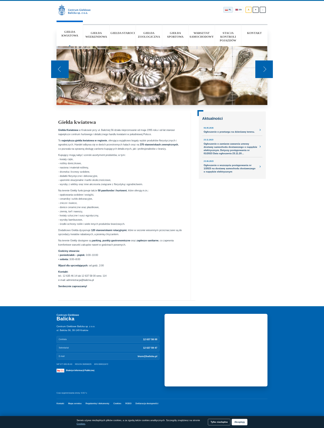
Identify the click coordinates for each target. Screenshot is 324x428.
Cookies (117, 403)
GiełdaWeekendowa (96, 34)
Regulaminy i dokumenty (97, 403)
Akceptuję (239, 422)
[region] (162, 68)
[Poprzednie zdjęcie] (60, 69)
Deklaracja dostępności (147, 403)
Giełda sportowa (175, 34)
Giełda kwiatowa (69, 33)
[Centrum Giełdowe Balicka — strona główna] (75, 9)
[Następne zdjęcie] (264, 69)
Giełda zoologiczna (149, 34)
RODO (128, 403)
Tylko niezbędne (219, 422)
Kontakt (254, 33)
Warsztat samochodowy (202, 34)
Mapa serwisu (75, 403)
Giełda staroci (122, 33)
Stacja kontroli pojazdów (228, 36)
